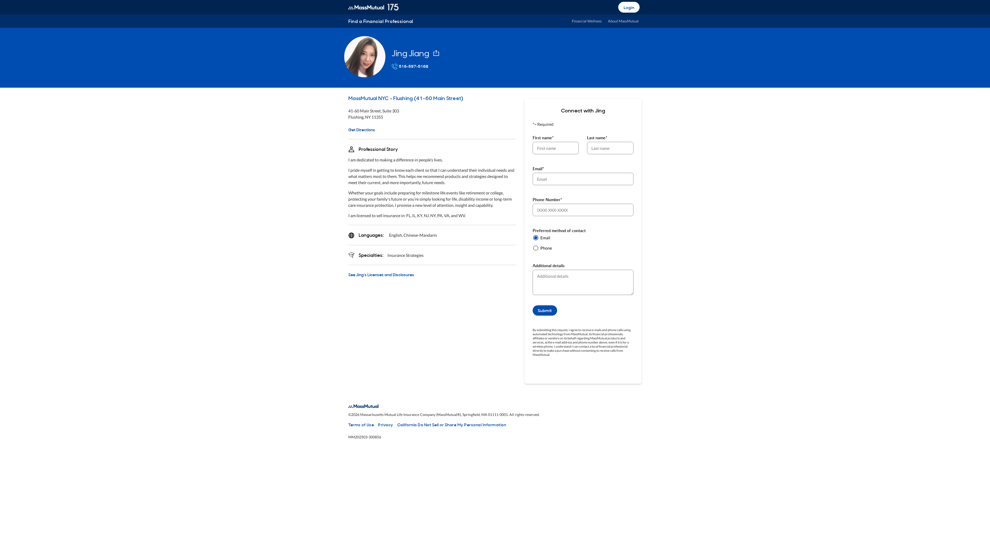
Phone (546, 247)
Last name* (597, 138)
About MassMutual (623, 21)
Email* (538, 168)
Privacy (385, 424)
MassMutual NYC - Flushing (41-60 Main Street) (405, 98)
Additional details (549, 265)
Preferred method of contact (559, 230)
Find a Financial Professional (380, 21)
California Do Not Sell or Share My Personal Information (451, 424)
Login (629, 7)
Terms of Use (361, 424)
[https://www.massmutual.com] (373, 7)
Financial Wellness (587, 21)
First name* (543, 138)
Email (545, 237)
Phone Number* (547, 199)
